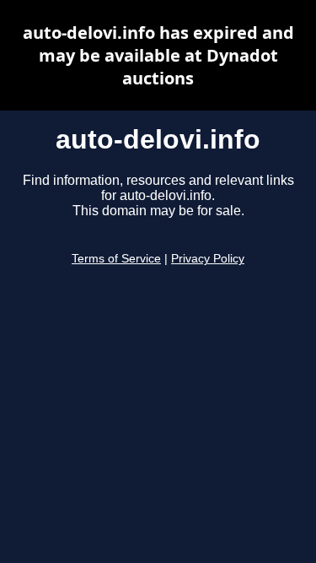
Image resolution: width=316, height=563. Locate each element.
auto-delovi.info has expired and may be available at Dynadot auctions (158, 55)
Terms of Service (116, 258)
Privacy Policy (207, 258)
